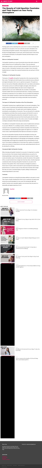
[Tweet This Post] (15, 43)
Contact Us (4, 456)
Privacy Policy (4, 457)
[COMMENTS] (33, 43)
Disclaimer (4, 458)
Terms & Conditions (6, 459)
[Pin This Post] (21, 43)
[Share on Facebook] (9, 43)
